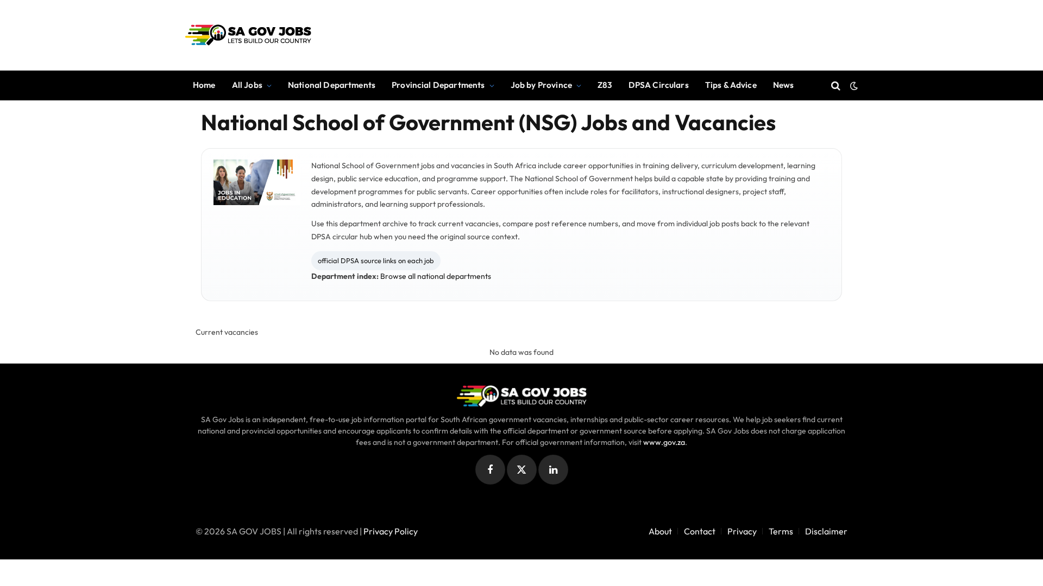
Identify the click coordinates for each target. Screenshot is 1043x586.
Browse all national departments (435, 276)
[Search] (836, 85)
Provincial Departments (438, 85)
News (783, 85)
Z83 (605, 85)
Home (204, 85)
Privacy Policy (390, 531)
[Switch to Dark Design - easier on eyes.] (852, 85)
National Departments (331, 85)
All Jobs (247, 85)
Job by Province (541, 85)
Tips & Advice (731, 85)
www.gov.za (664, 442)
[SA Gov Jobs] (248, 35)
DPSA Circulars (659, 85)
